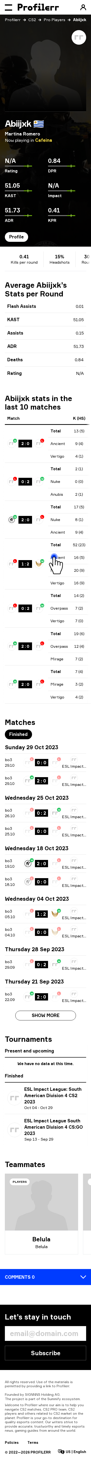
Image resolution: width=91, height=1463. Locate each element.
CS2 (32, 19)
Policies (12, 1442)
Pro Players (54, 19)
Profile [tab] (16, 236)
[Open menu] (8, 7)
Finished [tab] (18, 734)
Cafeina (43, 140)
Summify (54, 1399)
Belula (41, 1239)
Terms (32, 1442)
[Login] (83, 7)
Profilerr (13, 19)
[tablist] (16, 237)
